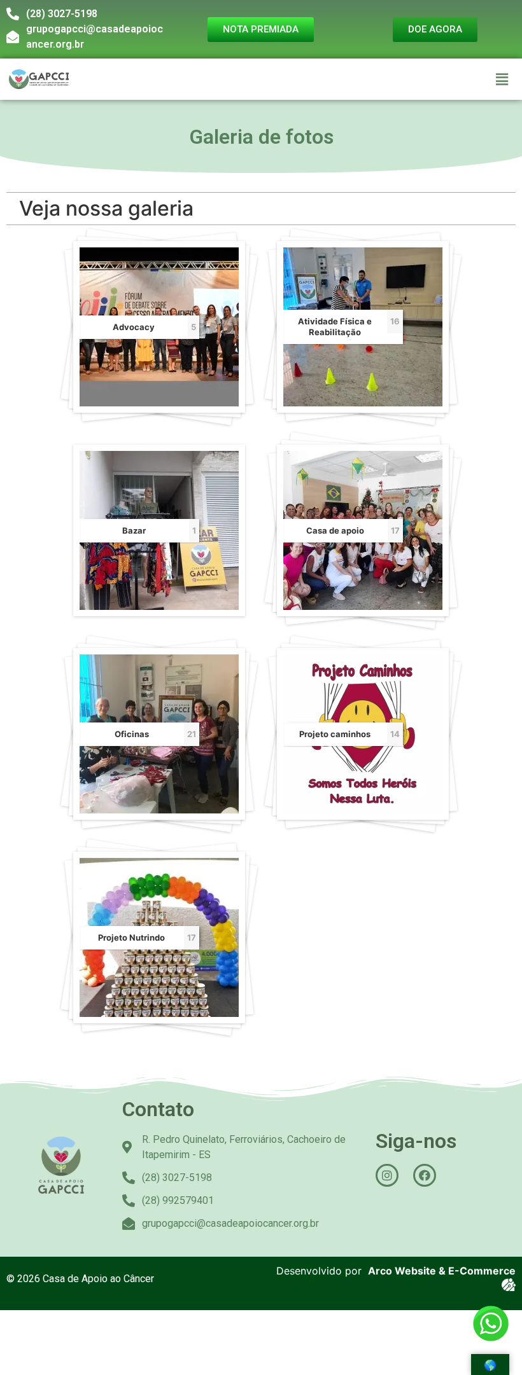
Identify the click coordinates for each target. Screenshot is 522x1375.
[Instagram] (387, 1175)
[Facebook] (424, 1175)
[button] (502, 79)
